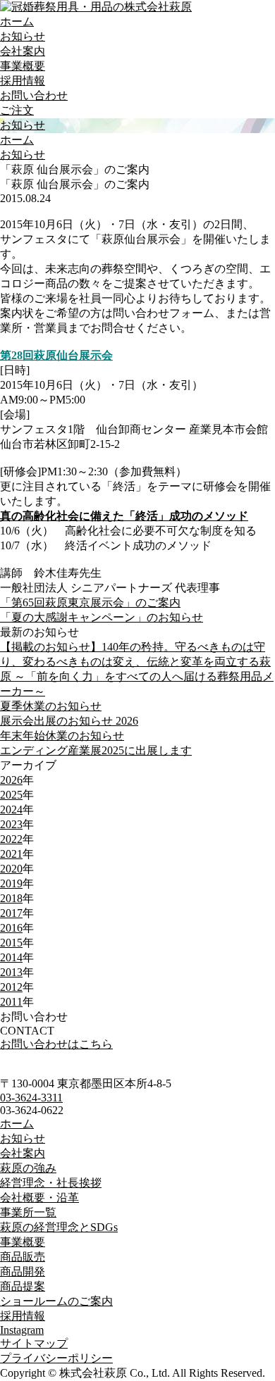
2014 (11, 957)
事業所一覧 (28, 1212)
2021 (11, 854)
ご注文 (17, 110)
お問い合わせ (34, 95)
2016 (11, 928)
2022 (11, 839)
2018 (11, 898)
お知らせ (22, 36)
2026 (11, 780)
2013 (11, 972)
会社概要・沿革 (39, 1198)
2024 (11, 810)
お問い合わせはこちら (56, 1044)
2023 (11, 824)
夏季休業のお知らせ (51, 706)
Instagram (22, 1330)
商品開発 (22, 1271)
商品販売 (22, 1257)
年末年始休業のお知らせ (62, 736)
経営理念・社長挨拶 (51, 1183)
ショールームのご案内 (56, 1301)
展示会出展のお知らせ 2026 (69, 721)
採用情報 (22, 81)
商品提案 (22, 1286)
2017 (11, 913)
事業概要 (22, 66)
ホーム (17, 21)
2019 (11, 883)
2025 (11, 795)
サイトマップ (34, 1343)
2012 (11, 987)
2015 (11, 943)
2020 (11, 869)
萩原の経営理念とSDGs (59, 1227)
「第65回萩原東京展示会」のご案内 (90, 602)
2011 (11, 1002)
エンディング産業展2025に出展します (96, 750)
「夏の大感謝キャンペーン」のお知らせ (101, 617)
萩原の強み (28, 1168)
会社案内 (22, 51)
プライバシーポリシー (56, 1358)
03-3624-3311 (31, 1098)
